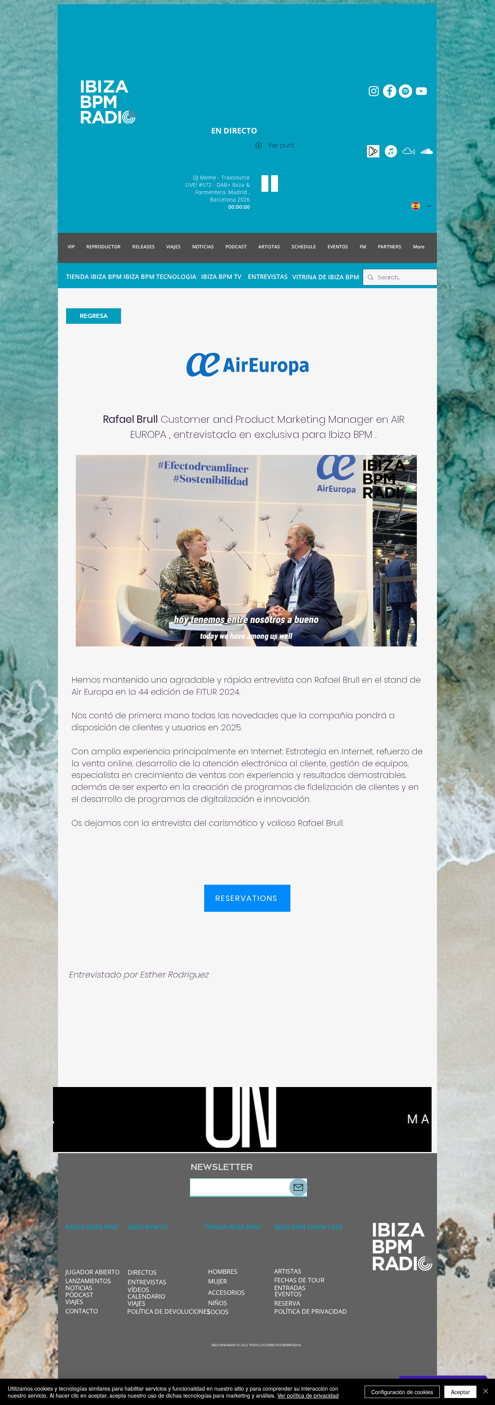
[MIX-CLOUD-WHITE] (409, 151)
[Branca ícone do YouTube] (421, 91)
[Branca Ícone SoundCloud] (426, 151)
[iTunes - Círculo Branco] (391, 151)
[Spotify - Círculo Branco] (405, 91)
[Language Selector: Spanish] (421, 205)
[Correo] (298, 1187)
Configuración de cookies (402, 1392)
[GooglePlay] (373, 151)
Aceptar (460, 1392)
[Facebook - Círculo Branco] (389, 91)
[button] (407, 637)
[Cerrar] (485, 1392)
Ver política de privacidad (308, 1395)
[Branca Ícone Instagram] (374, 91)
